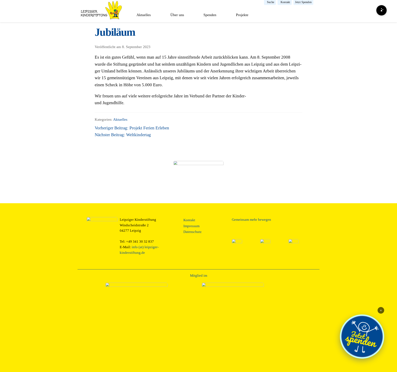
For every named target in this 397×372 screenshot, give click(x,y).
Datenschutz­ (192, 232)
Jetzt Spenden (303, 2)
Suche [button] (270, 2)
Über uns (177, 15)
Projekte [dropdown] (242, 15)
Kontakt (285, 2)
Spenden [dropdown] (209, 15)
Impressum (191, 226)
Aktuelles (143, 15)
